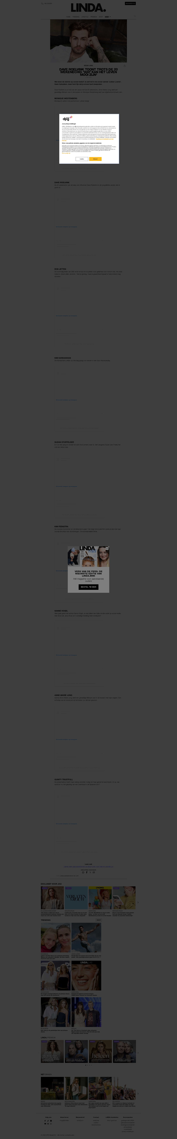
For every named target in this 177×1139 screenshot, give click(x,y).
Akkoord (95, 159)
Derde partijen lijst (66, 153)
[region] (89, 139)
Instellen (82, 159)
